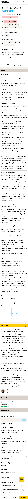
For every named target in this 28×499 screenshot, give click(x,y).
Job (10, 65)
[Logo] (5, 2)
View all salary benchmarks (8, 320)
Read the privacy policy (6, 492)
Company (18, 65)
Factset (18, 8)
